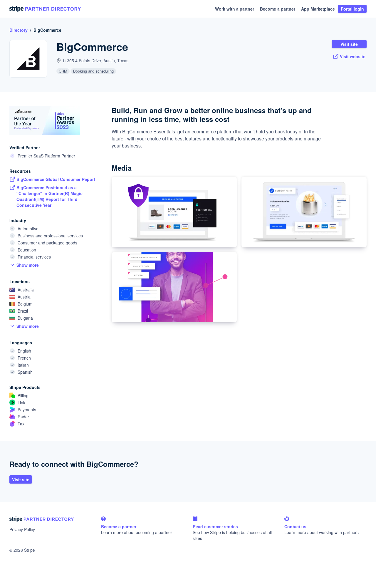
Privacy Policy (22, 529)
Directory (18, 30)
